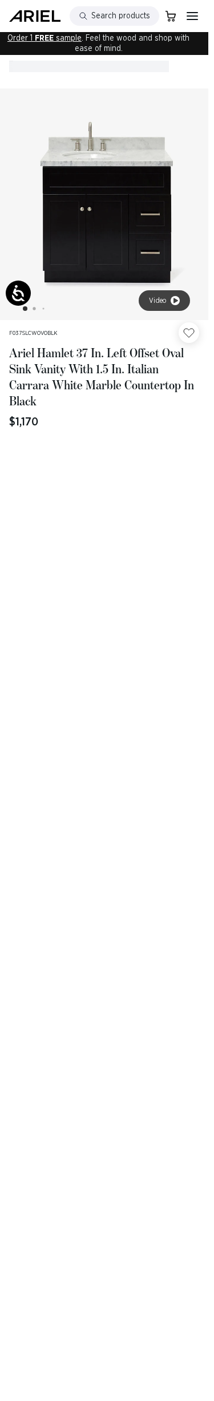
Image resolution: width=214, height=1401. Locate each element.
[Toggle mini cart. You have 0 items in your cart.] (170, 16)
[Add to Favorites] (189, 332)
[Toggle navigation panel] (192, 16)
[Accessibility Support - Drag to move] (18, 293)
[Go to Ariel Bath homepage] (34, 16)
